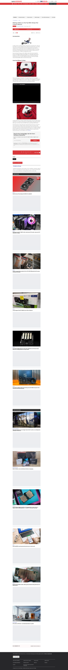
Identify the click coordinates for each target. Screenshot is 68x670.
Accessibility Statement (16, 662)
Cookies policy (47, 660)
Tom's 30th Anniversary (45, 17)
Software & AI (41, 3)
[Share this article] (13, 33)
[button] (54, 1)
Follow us (34, 32)
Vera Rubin (54, 17)
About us (35, 662)
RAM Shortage (37, 17)
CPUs (19, 3)
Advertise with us (26, 662)
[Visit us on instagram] (43, 1)
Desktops (36, 3)
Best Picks (15, 3)
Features (14, 26)
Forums (55, 3)
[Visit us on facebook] (40, 1)
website (29, 130)
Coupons (45, 3)
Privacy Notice (16, 143)
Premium (51, 3)
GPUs (21, 3)
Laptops (33, 3)
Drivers (14, 159)
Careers (14, 664)
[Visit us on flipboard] (46, 1)
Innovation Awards (22, 17)
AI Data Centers (29, 17)
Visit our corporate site (48, 653)
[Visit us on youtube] (44, 1)
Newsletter (38, 32)
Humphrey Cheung (20, 26)
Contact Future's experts (27, 660)
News (30, 3)
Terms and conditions (16, 660)
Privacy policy (36, 660)
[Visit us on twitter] (41, 1)
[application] (27, 93)
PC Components (25, 3)
